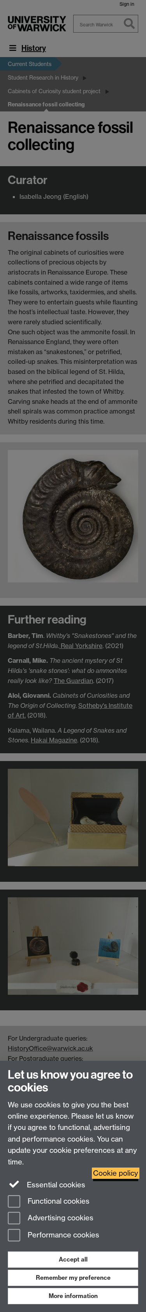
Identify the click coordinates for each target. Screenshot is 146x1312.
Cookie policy (115, 1173)
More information (73, 1296)
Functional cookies (58, 1201)
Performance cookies (62, 1235)
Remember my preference (73, 1277)
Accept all (73, 1259)
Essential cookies (55, 1184)
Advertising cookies (59, 1218)
